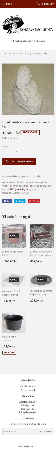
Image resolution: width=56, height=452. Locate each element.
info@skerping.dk (19, 189)
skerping (29, 446)
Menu (9, 4)
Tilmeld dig (46, 431)
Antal (4, 146)
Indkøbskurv (47, 4)
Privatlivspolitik (28, 390)
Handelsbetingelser (28, 386)
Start (4, 53)
